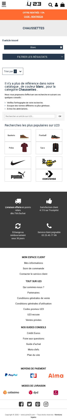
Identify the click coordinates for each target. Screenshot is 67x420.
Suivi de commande (33, 268)
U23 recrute (33, 314)
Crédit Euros (33, 333)
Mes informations (33, 262)
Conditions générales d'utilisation (33, 303)
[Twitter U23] (29, 405)
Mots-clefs (33, 349)
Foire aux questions (33, 338)
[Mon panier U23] (62, 4)
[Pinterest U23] (38, 405)
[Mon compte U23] (56, 4)
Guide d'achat (33, 343)
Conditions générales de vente (33, 298)
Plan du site (33, 354)
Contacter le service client (33, 273)
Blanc (33, 47)
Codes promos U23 (33, 309)
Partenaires (33, 292)
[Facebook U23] (21, 405)
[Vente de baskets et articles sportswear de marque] (33, 4)
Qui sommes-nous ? (33, 287)
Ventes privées (33, 319)
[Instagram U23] (46, 405)
